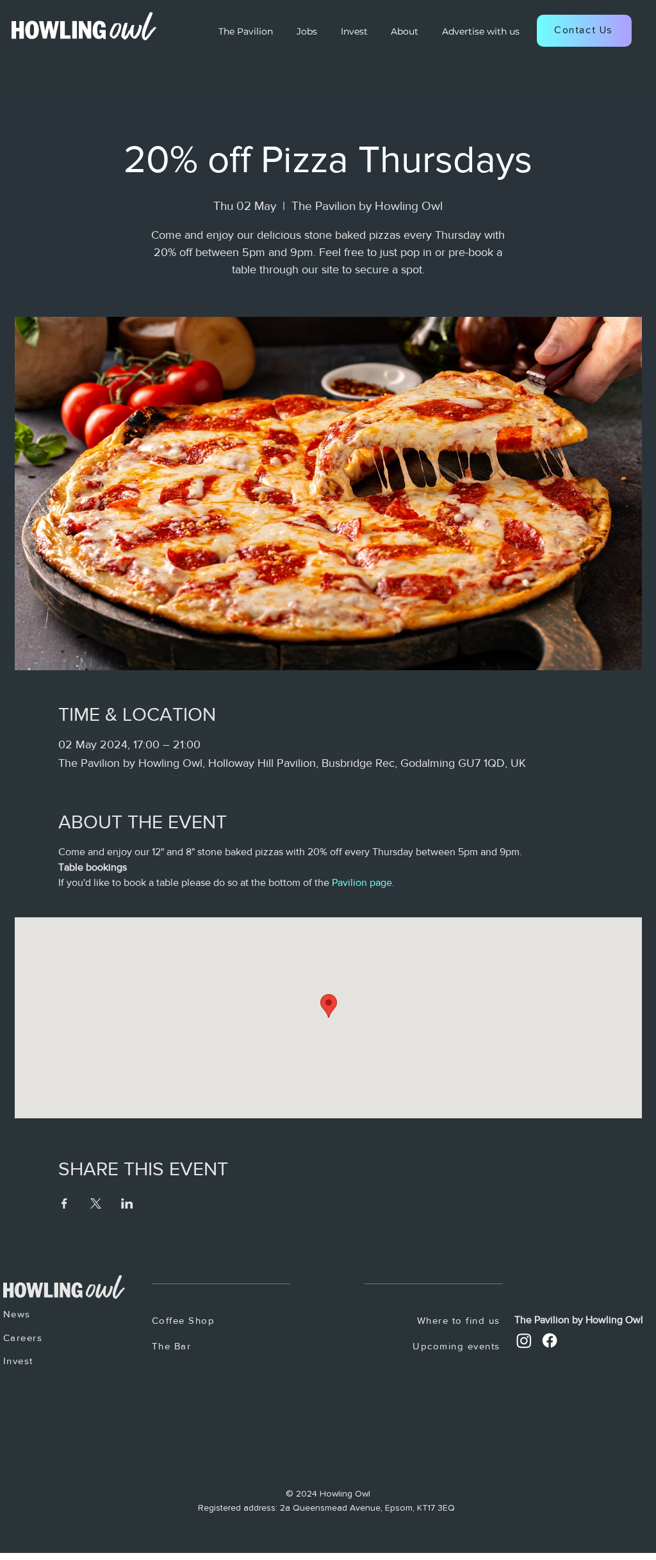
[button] (584, 31)
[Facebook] (549, 1340)
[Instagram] (524, 1340)
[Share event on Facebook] (64, 1203)
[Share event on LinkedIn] (127, 1203)
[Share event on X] (96, 1203)
